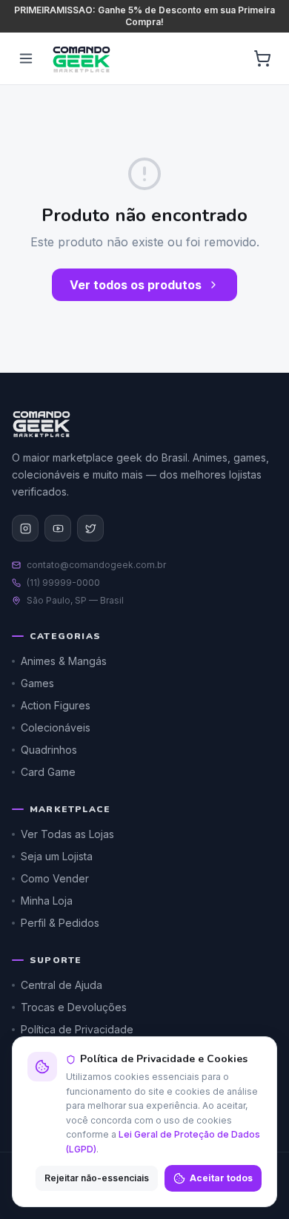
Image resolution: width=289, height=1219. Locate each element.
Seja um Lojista (57, 856)
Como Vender (55, 878)
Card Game (48, 772)
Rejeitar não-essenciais (96, 1177)
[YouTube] (57, 528)
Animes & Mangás (64, 661)
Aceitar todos (221, 1177)
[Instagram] (25, 528)
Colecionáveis (55, 727)
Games (37, 683)
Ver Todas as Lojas (67, 834)
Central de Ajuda (61, 985)
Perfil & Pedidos (60, 922)
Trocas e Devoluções (74, 1007)
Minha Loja (47, 900)
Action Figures (55, 705)
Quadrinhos (49, 749)
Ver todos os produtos (136, 284)
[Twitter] (90, 528)
